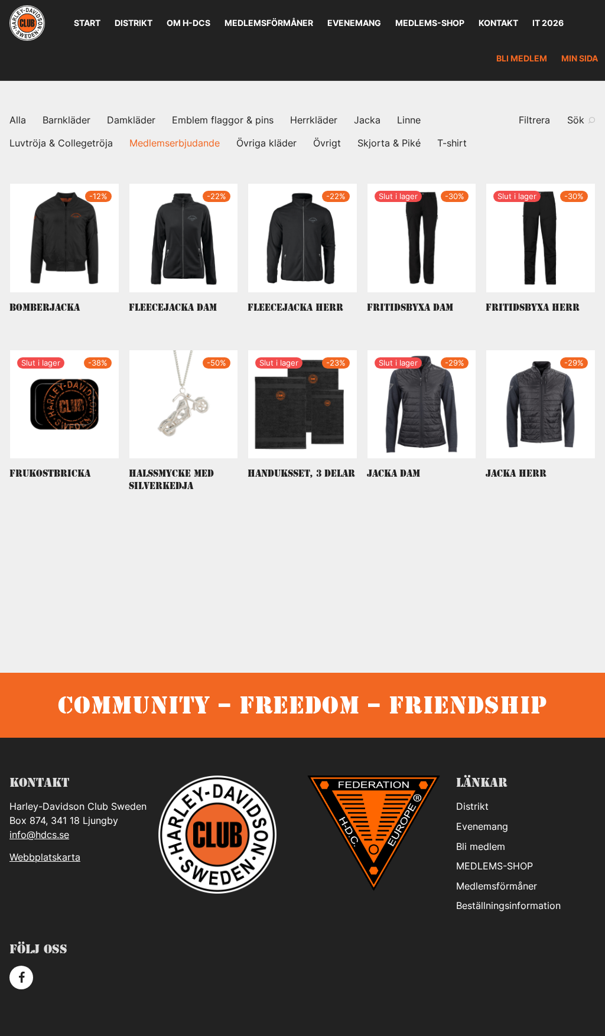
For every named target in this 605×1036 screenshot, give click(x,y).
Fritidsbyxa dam (410, 307)
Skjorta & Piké (389, 143)
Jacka (367, 120)
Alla (17, 120)
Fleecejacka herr (295, 307)
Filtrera (534, 120)
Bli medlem (521, 58)
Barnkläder (66, 120)
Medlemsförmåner (269, 23)
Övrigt (327, 143)
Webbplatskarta (44, 857)
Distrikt (133, 23)
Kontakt (498, 23)
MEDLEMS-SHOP (429, 23)
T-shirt (452, 143)
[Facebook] (21, 977)
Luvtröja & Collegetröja (61, 143)
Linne (409, 120)
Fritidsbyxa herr (533, 307)
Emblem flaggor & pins (223, 120)
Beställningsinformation (508, 905)
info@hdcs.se (39, 834)
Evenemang (354, 23)
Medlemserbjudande (174, 143)
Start (87, 23)
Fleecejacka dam (173, 307)
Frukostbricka (49, 473)
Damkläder (131, 120)
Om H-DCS (188, 23)
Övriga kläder (266, 143)
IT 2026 (548, 23)
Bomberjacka (44, 307)
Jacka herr (516, 473)
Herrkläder (313, 120)
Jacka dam (393, 473)
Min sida (579, 58)
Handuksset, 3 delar (301, 473)
